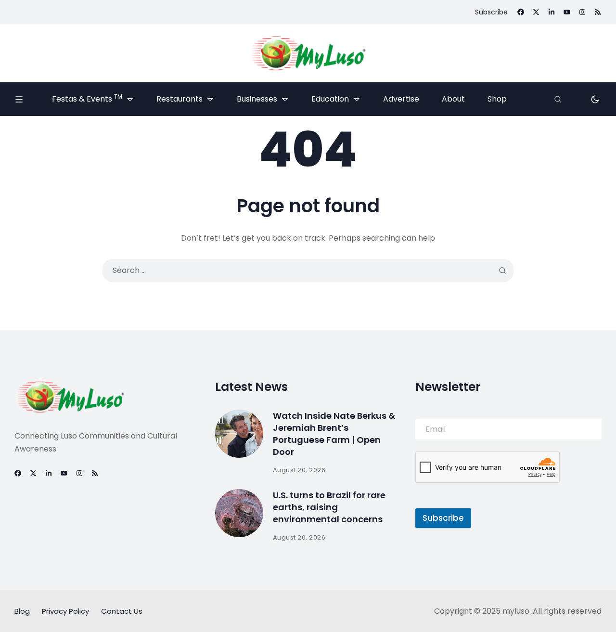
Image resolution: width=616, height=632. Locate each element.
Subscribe (443, 518)
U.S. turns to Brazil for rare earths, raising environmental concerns (329, 507)
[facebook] (520, 12)
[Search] (558, 99)
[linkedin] (551, 12)
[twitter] (536, 12)
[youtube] (567, 12)
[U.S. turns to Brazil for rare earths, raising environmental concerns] (239, 513)
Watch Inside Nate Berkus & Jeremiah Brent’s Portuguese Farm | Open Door (334, 434)
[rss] (597, 12)
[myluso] (308, 53)
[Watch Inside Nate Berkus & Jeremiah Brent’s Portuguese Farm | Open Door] (239, 434)
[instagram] (582, 12)
